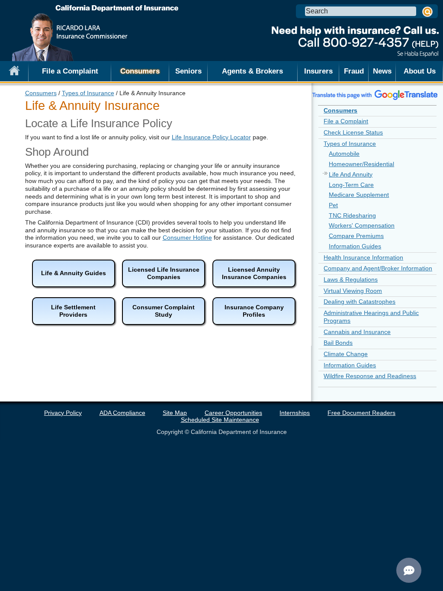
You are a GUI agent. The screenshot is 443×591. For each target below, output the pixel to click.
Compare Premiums (356, 235)
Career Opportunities (233, 412)
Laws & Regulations (351, 279)
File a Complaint (70, 71)
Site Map (175, 412)
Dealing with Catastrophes (359, 301)
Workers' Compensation (362, 225)
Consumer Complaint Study (163, 311)
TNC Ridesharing (352, 215)
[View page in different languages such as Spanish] (375, 94)
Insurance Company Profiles (254, 311)
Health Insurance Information (363, 257)
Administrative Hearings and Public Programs (371, 316)
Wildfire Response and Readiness (370, 376)
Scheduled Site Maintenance (220, 419)
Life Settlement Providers (73, 311)
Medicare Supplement (359, 194)
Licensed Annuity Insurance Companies (254, 273)
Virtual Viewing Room (353, 290)
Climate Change (346, 353)
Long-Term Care (351, 184)
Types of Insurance (88, 93)
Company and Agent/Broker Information (378, 268)
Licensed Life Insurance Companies (163, 273)
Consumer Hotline (187, 237)
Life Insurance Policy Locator (211, 137)
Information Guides (355, 246)
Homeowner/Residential (361, 164)
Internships (294, 412)
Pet (333, 205)
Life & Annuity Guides (73, 273)
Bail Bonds (338, 342)
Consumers (41, 93)
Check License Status (353, 132)
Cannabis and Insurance (357, 331)
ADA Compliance (122, 412)
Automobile (344, 153)
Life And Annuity (350, 174)
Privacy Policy (63, 412)
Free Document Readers (361, 412)
